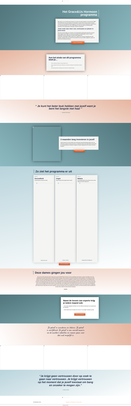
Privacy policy (79, 402)
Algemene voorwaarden (70, 402)
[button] (77, 42)
